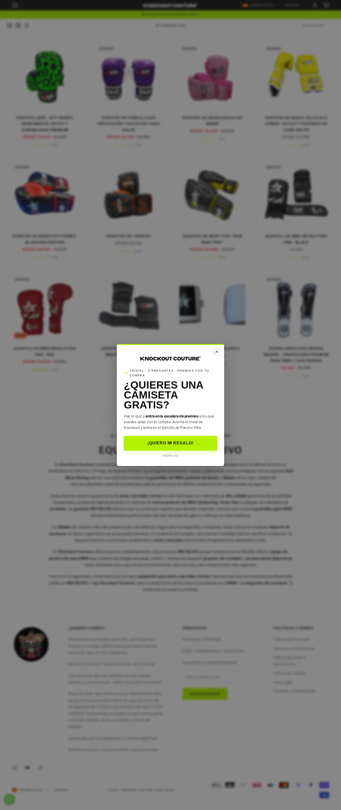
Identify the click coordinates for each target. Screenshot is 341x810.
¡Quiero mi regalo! (170, 443)
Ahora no (170, 456)
